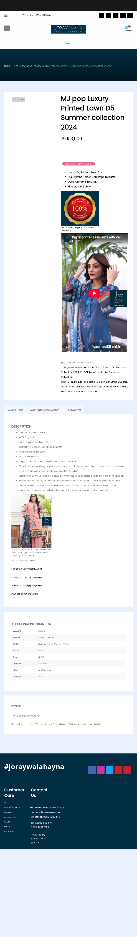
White (93, 391)
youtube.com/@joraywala (26, 585)
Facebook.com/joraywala (26, 568)
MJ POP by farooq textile (94, 372)
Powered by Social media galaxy (39, 838)
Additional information (44, 410)
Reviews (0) (74, 410)
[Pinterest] (115, 15)
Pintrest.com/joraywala (25, 594)
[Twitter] (101, 15)
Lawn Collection (84, 386)
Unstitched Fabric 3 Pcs (88, 367)
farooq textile (88, 382)
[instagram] (123, 15)
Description (15, 410)
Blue (76, 382)
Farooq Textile (111, 367)
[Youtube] (130, 15)
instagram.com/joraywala (26, 577)
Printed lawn (120, 386)
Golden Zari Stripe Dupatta (112, 382)
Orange (107, 386)
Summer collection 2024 (75, 391)
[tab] (15, 410)
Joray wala (67, 386)
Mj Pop (98, 386)
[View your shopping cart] (129, 28)
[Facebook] (108, 15)
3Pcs (70, 382)
